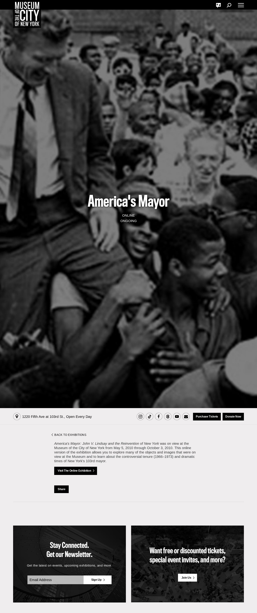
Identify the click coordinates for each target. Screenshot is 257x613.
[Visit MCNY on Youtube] (176, 416)
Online (128, 215)
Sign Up (96, 579)
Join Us (186, 577)
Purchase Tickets (207, 416)
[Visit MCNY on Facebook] (158, 416)
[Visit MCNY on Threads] (167, 416)
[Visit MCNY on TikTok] (149, 416)
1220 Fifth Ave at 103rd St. (57, 417)
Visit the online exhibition (74, 470)
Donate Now (233, 416)
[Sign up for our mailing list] (186, 416)
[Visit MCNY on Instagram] (140, 416)
